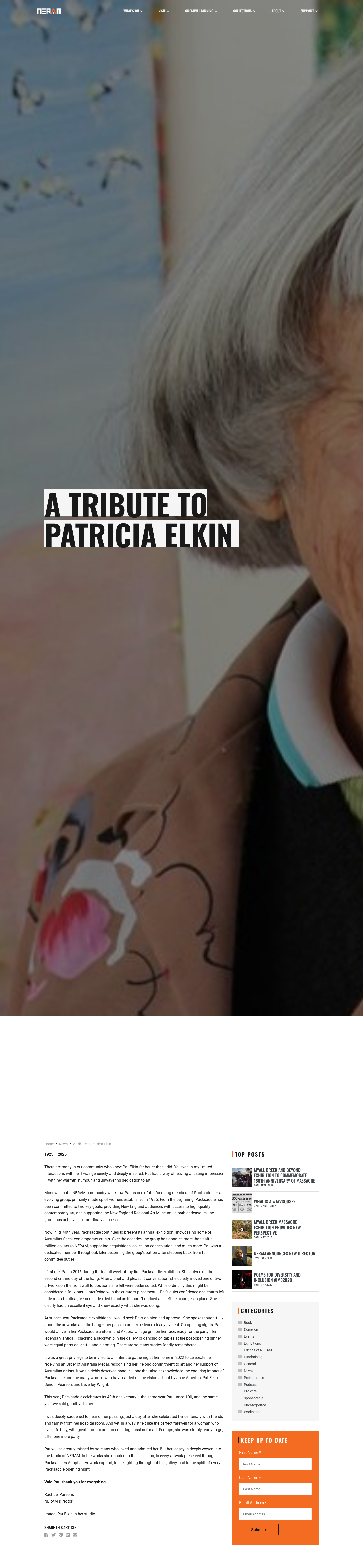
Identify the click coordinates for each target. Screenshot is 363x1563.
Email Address (253, 1502)
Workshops (252, 1412)
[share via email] (75, 1535)
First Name (250, 1452)
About (276, 10)
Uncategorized (255, 1405)
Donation (251, 1329)
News (248, 1371)
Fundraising (253, 1357)
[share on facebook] (46, 1535)
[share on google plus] (61, 1535)
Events (249, 1336)
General (250, 1364)
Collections (242, 10)
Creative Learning (199, 10)
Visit (162, 10)
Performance (254, 1378)
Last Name (250, 1477)
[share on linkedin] (68, 1535)
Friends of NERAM (258, 1350)
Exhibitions (252, 1343)
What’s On (131, 10)
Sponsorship (253, 1398)
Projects (250, 1391)
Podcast (250, 1385)
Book (248, 1323)
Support (307, 10)
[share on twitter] (54, 1535)
